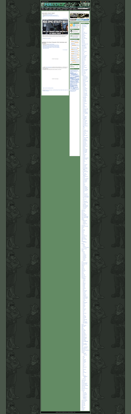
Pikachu (76, 80)
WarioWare (84, 204)
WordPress (72, 412)
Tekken (84, 191)
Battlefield (84, 80)
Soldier (72, 86)
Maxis (83, 301)
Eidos (83, 289)
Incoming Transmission (51, 45)
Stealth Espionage (84, 344)
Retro (82, 327)
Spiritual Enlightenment (85, 341)
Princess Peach (73, 82)
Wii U (83, 374)
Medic (77, 79)
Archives (58, 8)
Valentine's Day (85, 223)
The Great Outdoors (84, 383)
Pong (83, 162)
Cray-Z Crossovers (84, 55)
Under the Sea (84, 401)
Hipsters (83, 218)
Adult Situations (84, 25)
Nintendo (84, 305)
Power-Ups (83, 275)
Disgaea (84, 105)
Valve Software (57, 47)
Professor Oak (74, 83)
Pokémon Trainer (74, 81)
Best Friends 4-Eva (84, 38)
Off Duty (44, 46)
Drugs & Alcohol (84, 65)
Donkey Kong (85, 106)
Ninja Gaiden (85, 152)
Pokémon (84, 161)
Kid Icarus (84, 132)
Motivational (83, 241)
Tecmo (84, 318)
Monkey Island (85, 150)
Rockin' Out (83, 329)
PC (57, 15)
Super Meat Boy (85, 188)
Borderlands (84, 85)
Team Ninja (84, 317)
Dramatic (83, 64)
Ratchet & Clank (85, 167)
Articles (84, 251)
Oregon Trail (84, 154)
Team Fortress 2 (85, 190)
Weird (82, 406)
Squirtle (76, 88)
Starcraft (84, 184)
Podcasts (84, 258)
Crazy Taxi (84, 96)
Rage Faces (83, 326)
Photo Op (83, 271)
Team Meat (84, 316)
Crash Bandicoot (85, 95)
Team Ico (84, 315)
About (74, 8)
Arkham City (46, 38)
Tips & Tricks (83, 387)
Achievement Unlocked (85, 24)
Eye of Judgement (85, 113)
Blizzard (84, 285)
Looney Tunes (85, 393)
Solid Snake (76, 86)
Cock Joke (83, 52)
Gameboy (84, 360)
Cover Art (83, 54)
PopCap (84, 306)
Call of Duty (84, 87)
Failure (83, 68)
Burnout (84, 86)
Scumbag (83, 331)
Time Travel (83, 386)
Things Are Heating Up (85, 385)
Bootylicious (83, 40)
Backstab (83, 34)
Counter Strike (85, 94)
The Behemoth (85, 319)
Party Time (83, 269)
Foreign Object (84, 72)
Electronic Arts (85, 290)
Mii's (82, 240)
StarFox (84, 185)
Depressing (83, 58)
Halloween (84, 222)
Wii (83, 373)
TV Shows (53, 47)
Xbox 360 (47, 48)
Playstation (47, 46)
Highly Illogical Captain (51, 15)
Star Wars (84, 246)
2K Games (84, 278)
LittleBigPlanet (85, 139)
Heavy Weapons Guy (74, 77)
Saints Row (84, 173)
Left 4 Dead (84, 138)
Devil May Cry (85, 103)
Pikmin (84, 160)
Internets (83, 227)
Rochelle (74, 84)
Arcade (84, 357)
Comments (87, 1)
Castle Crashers (85, 88)
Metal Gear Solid (85, 146)
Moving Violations (84, 248)
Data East (84, 288)
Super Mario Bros (85, 187)
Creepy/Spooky (84, 56)
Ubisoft (84, 320)
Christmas (84, 221)
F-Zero (84, 114)
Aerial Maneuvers (84, 26)
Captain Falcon (73, 71)
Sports (83, 342)
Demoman (73, 73)
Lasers (83, 233)
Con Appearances (65, 8)
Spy (74, 88)
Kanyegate (83, 230)
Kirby (74, 78)
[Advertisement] (74, 108)
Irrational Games (85, 298)
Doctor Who (84, 392)
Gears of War (84, 121)
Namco (84, 304)
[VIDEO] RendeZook (74, 55)
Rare (83, 307)
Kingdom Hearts (85, 135)
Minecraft (84, 148)
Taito (83, 314)
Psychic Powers (84, 276)
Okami (84, 153)
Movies (83, 243)
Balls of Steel (83, 37)
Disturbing (83, 63)
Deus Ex (84, 102)
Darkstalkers (84, 100)
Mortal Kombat (85, 151)
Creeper (71, 72)
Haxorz (83, 212)
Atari (83, 358)
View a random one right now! (74, 37)
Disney (84, 245)
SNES (84, 371)
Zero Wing (84, 208)
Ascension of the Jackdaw (74, 50)
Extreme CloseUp (84, 67)
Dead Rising (84, 101)
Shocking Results (84, 337)
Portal (83, 163)
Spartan (71, 88)
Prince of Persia (85, 164)
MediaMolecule (85, 302)
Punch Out (84, 166)
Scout (72, 85)
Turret (71, 89)
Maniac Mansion (85, 140)
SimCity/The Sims (85, 176)
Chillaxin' (83, 50)
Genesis (84, 362)
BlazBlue (84, 83)
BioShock (84, 82)
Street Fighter (85, 186)
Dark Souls (84, 99)
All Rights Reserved (64, 412)
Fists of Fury (83, 71)
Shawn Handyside (50, 14)
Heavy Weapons (45, 45)
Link (78, 78)
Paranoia (83, 268)
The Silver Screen (84, 384)
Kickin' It (83, 231)
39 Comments (65, 18)
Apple (83, 356)
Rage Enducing (52, 46)
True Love (83, 389)
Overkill (83, 267)
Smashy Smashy (56, 46)
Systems (83, 352)
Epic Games (84, 291)
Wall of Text (83, 404)
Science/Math (84, 330)
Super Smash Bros (85, 189)
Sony (43, 47)
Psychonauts (84, 165)
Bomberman (84, 84)
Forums (54, 8)
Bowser (76, 70)
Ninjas (83, 261)
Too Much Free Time (85, 388)
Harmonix (84, 293)
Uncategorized (85, 201)
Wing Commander (85, 205)
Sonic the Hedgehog (86, 178)
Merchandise (84, 257)
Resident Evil (85, 170)
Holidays (83, 219)
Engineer (74, 74)
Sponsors (84, 260)
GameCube (84, 361)
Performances (84, 270)
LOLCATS (83, 234)
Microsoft (84, 303)
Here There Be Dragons (85, 216)
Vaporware (83, 402)
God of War (84, 122)
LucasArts (84, 300)
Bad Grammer (84, 35)
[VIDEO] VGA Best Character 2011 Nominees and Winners (54, 43)
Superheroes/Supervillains (48, 47)
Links (71, 8)
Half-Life (84, 127)
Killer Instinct (84, 133)
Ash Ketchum (72, 70)
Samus (76, 84)
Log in (74, 412)
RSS (72, 27)
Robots (83, 328)
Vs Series (84, 203)
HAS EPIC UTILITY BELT (48, 13)
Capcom (84, 287)
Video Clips (44, 48)
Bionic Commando (85, 81)
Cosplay (83, 53)
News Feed (83, 1)
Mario (73, 79)
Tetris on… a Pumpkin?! (74, 40)
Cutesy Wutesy (84, 57)
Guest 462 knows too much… (75, 59)
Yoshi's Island (85, 207)
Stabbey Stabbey (84, 343)
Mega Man (72, 80)
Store (50, 8)
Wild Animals (83, 407)
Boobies (83, 39)
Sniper (76, 85)
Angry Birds (84, 75)
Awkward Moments (84, 33)
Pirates (83, 272)
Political (83, 273)
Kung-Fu (83, 232)
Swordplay (83, 351)
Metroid (84, 147)
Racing (83, 324)
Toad (78, 88)
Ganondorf (74, 75)
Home (43, 8)
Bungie (84, 286)
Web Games (84, 372)
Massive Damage (56, 45)
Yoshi (74, 91)
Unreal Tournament (85, 202)
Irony (56, 15)
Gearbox (84, 292)
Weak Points (83, 405)
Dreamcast (84, 359)
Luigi (71, 79)
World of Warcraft (85, 206)
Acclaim (84, 279)
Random (46, 8)
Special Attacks (84, 340)
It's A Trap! (83, 229)
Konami (84, 299)
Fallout (84, 115)
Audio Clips (83, 32)
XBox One (84, 378)
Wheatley (73, 90)
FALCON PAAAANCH (85, 69)
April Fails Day (85, 220)
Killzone (84, 134)
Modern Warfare (85, 149)
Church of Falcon (84, 51)
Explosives (83, 66)
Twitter (76, 27)
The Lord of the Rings (86, 247)
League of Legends (85, 137)
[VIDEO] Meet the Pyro (74, 57)
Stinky (83, 345)
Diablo (84, 104)
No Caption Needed (84, 262)
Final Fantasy (85, 116)
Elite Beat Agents (85, 112)
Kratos (76, 78)
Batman (47, 15)
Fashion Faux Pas (84, 70)
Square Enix (84, 313)
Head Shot (83, 213)
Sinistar (84, 177)
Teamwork (83, 382)
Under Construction (84, 400)
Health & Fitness (84, 214)
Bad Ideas (83, 36)
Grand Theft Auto (85, 123)
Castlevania (84, 89)
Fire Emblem (84, 117)
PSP (83, 370)
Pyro (71, 84)
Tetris (83, 192)
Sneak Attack (83, 339)
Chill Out (83, 49)
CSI (83, 391)
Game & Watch (85, 120)
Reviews (84, 259)
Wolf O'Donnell (73, 91)
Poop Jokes (83, 274)
